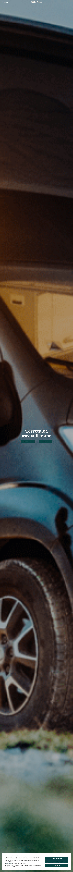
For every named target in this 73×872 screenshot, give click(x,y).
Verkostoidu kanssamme (28, 441)
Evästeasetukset (57, 865)
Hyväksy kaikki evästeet (57, 858)
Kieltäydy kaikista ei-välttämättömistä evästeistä (57, 861)
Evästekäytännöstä (8, 863)
